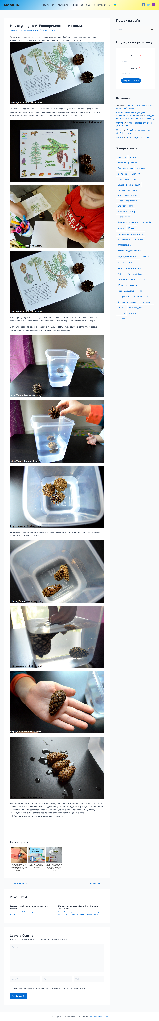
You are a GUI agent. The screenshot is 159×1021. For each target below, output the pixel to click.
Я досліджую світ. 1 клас (138, 137)
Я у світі (121, 313)
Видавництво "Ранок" (128, 190)
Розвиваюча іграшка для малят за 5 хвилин (29, 907)
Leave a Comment (18, 30)
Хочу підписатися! (131, 80)
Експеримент (124, 217)
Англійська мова (125, 168)
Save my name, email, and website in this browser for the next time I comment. (49, 988)
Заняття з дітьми (102, 5)
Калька (121, 228)
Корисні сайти (124, 239)
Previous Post (22, 883)
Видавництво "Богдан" (129, 185)
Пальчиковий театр (126, 279)
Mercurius (122, 157)
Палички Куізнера (136, 274)
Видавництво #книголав (128, 201)
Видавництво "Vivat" (127, 179)
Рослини (137, 296)
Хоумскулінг (63, 5)
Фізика (121, 307)
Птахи (141, 291)
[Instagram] (153, 5)
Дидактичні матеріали (128, 211)
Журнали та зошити (128, 222)
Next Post (94, 883)
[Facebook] (143, 5)
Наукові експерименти (130, 268)
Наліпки (146, 257)
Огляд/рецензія (83, 914)
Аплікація (141, 168)
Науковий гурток (126, 262)
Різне (148, 296)
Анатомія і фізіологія (127, 163)
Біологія (136, 173)
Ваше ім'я (135, 68)
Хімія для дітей (135, 308)
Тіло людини (146, 302)
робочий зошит (124, 318)
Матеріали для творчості (67, 914)
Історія (133, 157)
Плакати (143, 279)
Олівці (121, 274)
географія (133, 313)
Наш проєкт (48, 5)
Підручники (123, 296)
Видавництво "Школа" (128, 195)
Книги (131, 228)
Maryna (119, 123)
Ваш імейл (135, 56)
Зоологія (147, 222)
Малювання (140, 239)
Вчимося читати (125, 206)
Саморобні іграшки (127, 302)
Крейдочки (12, 4)
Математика (124, 245)
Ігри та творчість (44, 912)
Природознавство (128, 285)
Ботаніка (122, 174)
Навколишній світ (128, 256)
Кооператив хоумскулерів (130, 234)
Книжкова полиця (81, 5)
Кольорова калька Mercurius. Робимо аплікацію (78, 907)
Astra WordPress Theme (98, 1017)
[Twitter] (148, 5)
